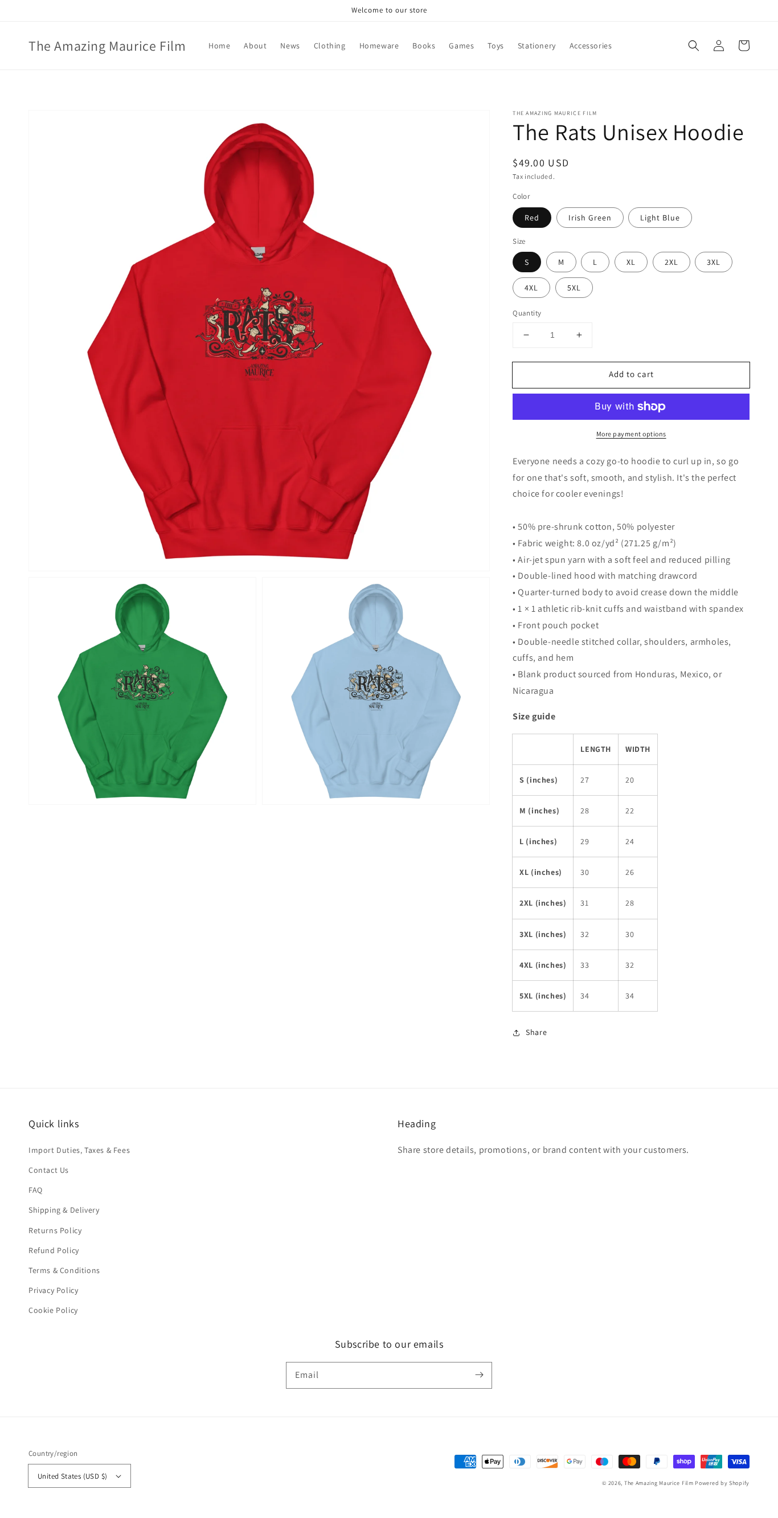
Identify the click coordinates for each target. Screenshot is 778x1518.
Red (532, 217)
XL (631, 262)
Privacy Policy (53, 1290)
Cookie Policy (53, 1310)
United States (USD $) (72, 1476)
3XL (713, 262)
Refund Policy (53, 1250)
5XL (574, 288)
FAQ (35, 1190)
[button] (693, 45)
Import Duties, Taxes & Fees (79, 1150)
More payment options (631, 433)
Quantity (527, 313)
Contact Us (48, 1170)
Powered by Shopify (722, 1483)
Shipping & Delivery (63, 1210)
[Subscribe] (479, 1375)
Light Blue (660, 217)
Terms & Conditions (64, 1270)
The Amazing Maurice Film (659, 1483)
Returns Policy (54, 1230)
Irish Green (590, 217)
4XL (531, 288)
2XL (671, 262)
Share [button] (536, 1032)
